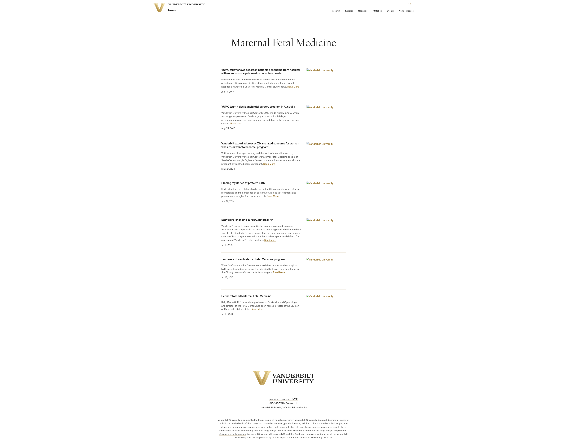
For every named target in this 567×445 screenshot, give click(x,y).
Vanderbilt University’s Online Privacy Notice (283, 408)
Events (390, 11)
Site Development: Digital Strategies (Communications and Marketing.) (285, 438)
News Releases (406, 11)
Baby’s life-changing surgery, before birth (247, 220)
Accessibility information (232, 434)
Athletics (377, 11)
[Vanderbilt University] (283, 377)
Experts (349, 11)
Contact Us (292, 403)
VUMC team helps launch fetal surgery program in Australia (258, 107)
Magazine (363, 11)
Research (335, 11)
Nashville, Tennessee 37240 (283, 399)
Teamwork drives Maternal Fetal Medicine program (253, 259)
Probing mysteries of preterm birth (243, 183)
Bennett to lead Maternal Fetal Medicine (246, 296)
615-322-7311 (276, 403)
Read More (293, 87)
